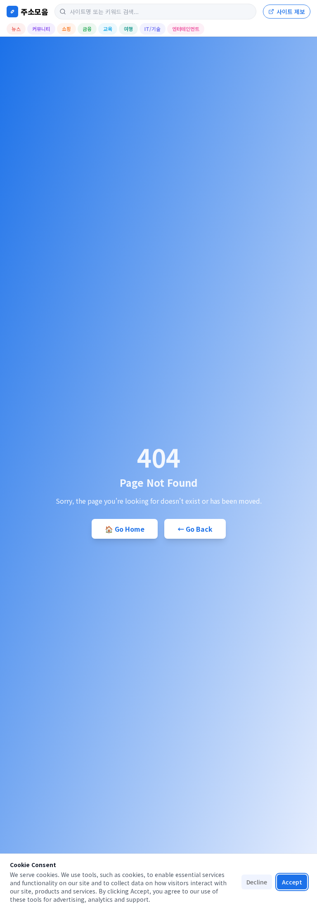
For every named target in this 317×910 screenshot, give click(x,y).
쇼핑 (66, 28)
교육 (107, 28)
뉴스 (16, 28)
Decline (256, 882)
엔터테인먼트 (185, 28)
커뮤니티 (41, 28)
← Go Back (195, 529)
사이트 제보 (291, 11)
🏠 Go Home (124, 529)
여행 (128, 28)
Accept (292, 882)
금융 (87, 28)
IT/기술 (152, 28)
